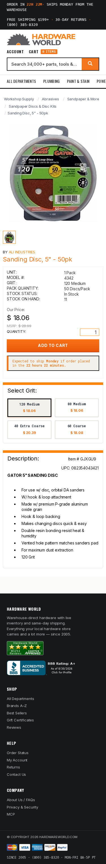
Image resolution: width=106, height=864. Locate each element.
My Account (17, 760)
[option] (29, 407)
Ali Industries (22, 252)
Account (15, 52)
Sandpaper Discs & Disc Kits (33, 106)
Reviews (14, 727)
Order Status (18, 752)
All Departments (21, 81)
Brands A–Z (17, 705)
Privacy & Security (22, 807)
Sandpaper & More (83, 99)
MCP (11, 814)
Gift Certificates (20, 720)
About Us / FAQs (21, 799)
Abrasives (50, 99)
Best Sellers (17, 713)
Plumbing (51, 81)
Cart (42, 51)
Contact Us (16, 774)
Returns (13, 767)
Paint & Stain (78, 81)
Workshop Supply (19, 99)
